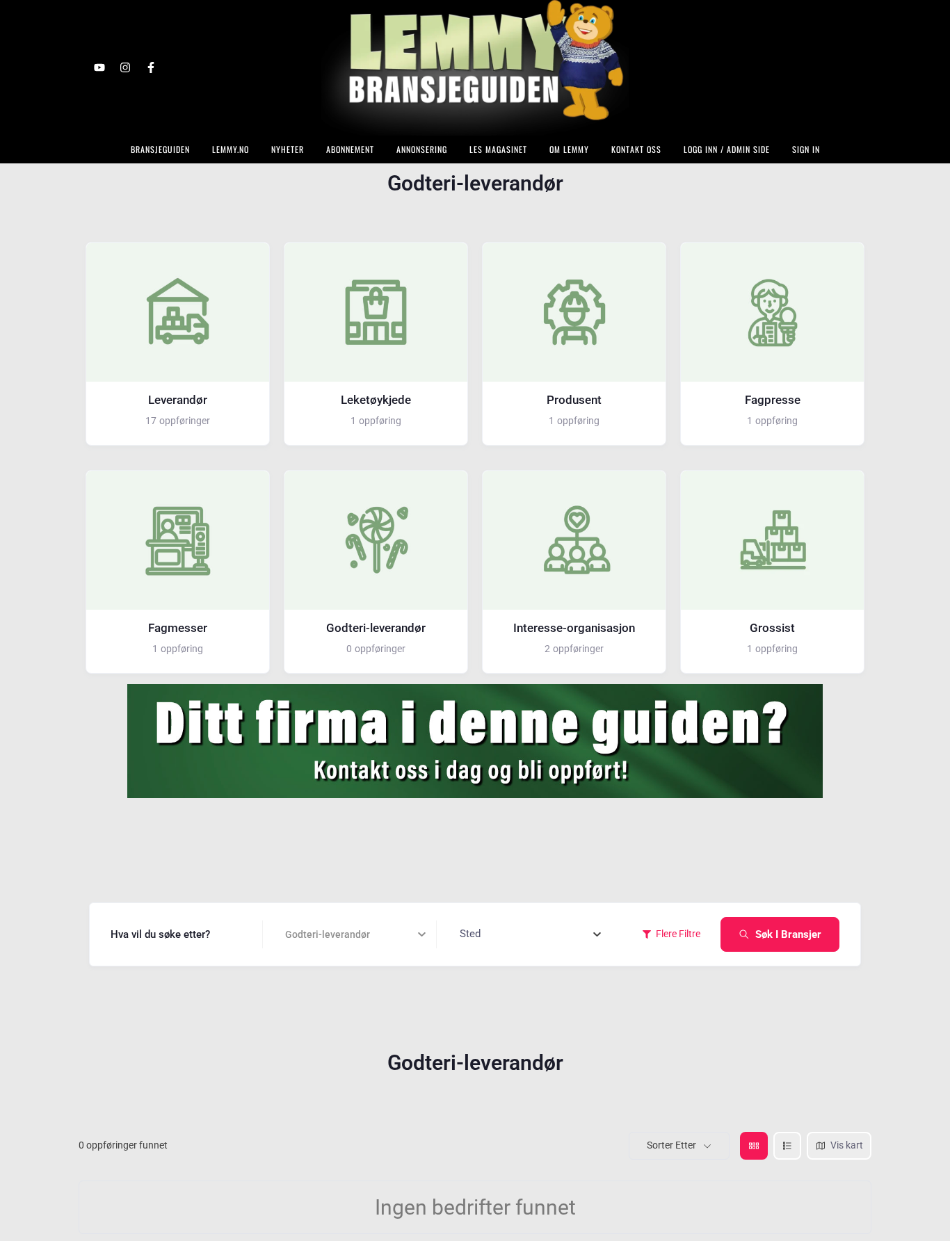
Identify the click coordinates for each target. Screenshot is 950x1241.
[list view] (787, 1146)
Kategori (305, 934)
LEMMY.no (230, 149)
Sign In (806, 149)
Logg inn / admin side (727, 149)
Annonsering (421, 149)
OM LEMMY (569, 149)
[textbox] (470, 934)
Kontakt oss (636, 149)
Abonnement (350, 149)
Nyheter (287, 149)
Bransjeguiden (160, 149)
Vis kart (846, 1145)
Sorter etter (671, 1145)
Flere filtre (678, 933)
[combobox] (530, 934)
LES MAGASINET (498, 149)
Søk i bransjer (788, 934)
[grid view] (754, 1146)
